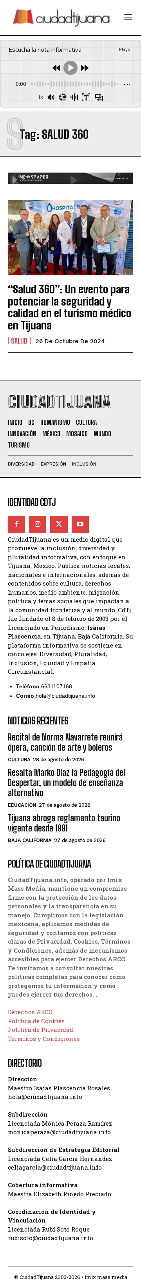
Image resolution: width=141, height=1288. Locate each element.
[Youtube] (80, 524)
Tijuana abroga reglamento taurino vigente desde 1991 (64, 823)
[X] (58, 524)
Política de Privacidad (40, 1029)
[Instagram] (37, 524)
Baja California (30, 840)
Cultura (19, 759)
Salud (19, 340)
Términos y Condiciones (44, 1038)
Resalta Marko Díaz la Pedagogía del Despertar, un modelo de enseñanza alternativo (66, 783)
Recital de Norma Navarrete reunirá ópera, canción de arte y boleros (65, 742)
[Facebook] (16, 524)
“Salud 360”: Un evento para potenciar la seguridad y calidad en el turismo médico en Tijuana (69, 307)
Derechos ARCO (30, 1012)
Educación (22, 805)
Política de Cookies (36, 1021)
